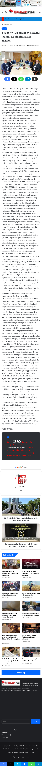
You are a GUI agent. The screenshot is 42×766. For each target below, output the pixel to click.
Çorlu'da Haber (21, 487)
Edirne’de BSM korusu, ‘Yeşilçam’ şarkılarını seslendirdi (29, 637)
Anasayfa (5, 24)
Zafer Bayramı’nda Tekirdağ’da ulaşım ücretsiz (18, 19)
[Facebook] (7, 79)
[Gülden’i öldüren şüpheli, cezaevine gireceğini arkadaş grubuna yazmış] (11, 652)
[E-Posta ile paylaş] (35, 79)
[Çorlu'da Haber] (22, 11)
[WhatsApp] (21, 79)
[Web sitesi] (21, 490)
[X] (14, 79)
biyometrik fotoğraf (7, 735)
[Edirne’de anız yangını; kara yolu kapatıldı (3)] (31, 586)
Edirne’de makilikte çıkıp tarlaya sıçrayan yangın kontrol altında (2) (10, 615)
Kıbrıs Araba (5, 737)
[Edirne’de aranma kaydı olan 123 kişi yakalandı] (31, 652)
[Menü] (39, 12)
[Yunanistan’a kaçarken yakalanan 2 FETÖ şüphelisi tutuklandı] (31, 564)
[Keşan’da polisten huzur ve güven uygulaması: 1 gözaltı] (31, 606)
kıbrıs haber (5, 732)
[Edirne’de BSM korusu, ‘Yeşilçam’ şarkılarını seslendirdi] (31, 628)
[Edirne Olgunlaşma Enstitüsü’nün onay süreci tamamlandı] (11, 564)
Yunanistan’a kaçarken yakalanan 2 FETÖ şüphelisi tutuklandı (30, 573)
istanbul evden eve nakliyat (9, 730)
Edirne (11, 24)
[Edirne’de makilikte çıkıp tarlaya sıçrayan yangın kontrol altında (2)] (11, 606)
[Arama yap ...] (3, 12)
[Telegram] (28, 79)
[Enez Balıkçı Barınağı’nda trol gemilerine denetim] (11, 586)
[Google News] (21, 467)
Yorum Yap (21, 673)
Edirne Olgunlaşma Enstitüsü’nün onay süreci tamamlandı (10, 573)
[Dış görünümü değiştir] (6, 12)
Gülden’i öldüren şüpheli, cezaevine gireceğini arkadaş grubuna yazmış (10, 661)
